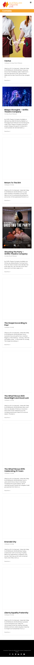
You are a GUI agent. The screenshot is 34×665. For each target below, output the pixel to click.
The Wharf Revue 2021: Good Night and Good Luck (16, 397)
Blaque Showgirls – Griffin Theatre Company (16, 110)
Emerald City (10, 542)
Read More (7, 80)
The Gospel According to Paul (15, 324)
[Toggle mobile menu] (31, 2)
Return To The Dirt (12, 182)
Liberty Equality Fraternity (16, 612)
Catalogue (6, 63)
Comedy (12, 63)
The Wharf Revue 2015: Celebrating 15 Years (14, 470)
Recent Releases (18, 63)
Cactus (7, 61)
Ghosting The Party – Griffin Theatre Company (16, 253)
